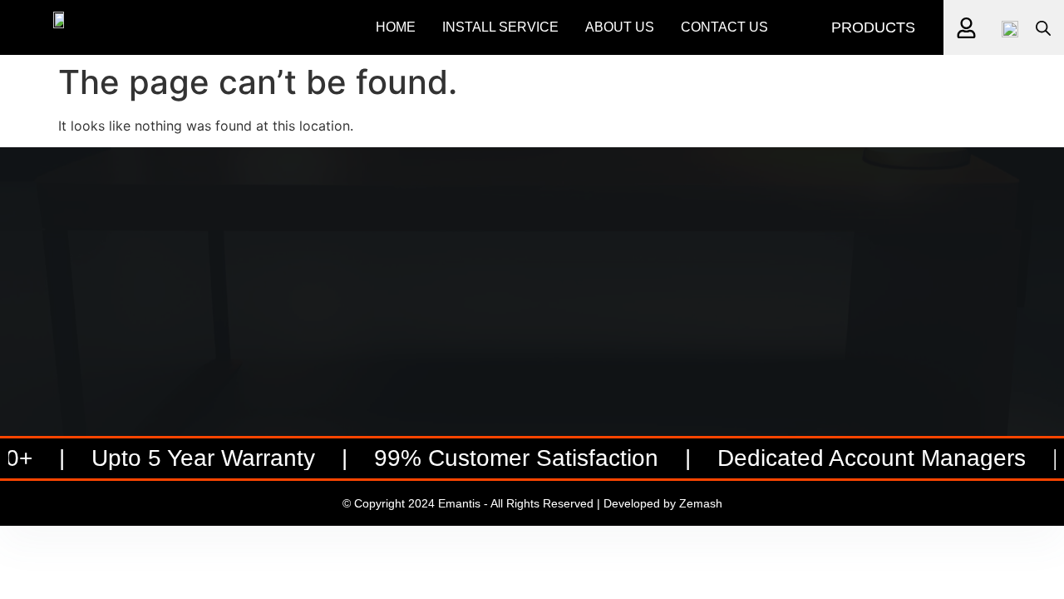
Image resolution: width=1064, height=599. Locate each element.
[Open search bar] (1043, 28)
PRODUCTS (873, 27)
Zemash (700, 503)
